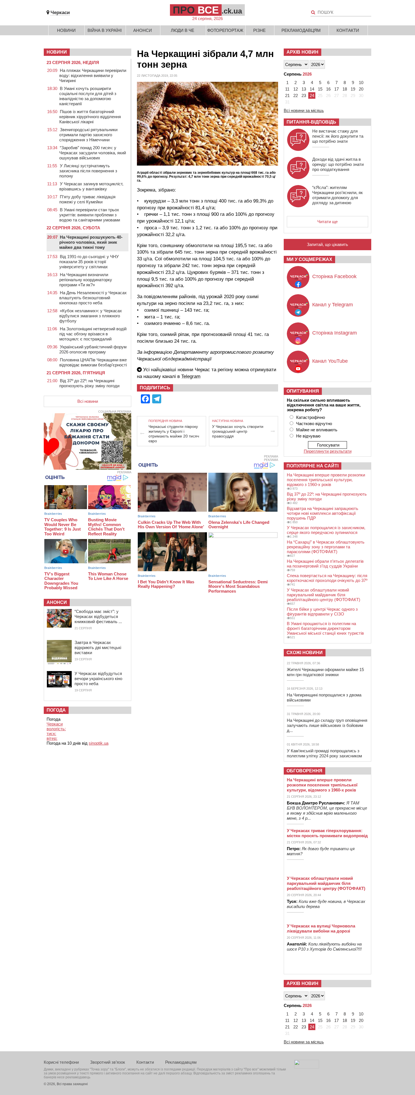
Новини (66, 30)
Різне (259, 30)
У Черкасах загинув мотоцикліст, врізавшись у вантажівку (91, 186)
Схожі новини (305, 652)
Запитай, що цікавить (327, 244)
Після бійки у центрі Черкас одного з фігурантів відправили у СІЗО (322, 611)
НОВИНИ (57, 52)
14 (312, 89)
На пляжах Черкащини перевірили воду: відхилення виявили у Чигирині (92, 75)
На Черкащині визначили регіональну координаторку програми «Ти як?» (85, 279)
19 (353, 89)
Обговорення (304, 770)
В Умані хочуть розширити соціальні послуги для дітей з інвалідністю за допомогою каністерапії (87, 96)
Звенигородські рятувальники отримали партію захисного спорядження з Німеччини (88, 134)
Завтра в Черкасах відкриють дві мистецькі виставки (98, 647)
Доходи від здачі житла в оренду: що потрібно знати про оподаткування (338, 164)
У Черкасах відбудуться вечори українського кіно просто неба (98, 678)
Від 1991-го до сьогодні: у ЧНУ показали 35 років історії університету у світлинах (89, 261)
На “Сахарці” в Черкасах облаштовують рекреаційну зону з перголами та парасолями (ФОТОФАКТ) (325, 547)
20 (361, 89)
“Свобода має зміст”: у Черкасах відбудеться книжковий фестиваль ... (98, 616)
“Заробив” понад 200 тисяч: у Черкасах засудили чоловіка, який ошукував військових (92, 152)
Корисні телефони (61, 1062)
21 (287, 95)
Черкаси (60, 12)
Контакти (348, 30)
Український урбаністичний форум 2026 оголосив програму (92, 349)
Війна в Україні (105, 30)
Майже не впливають (316, 429)
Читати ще (327, 221)
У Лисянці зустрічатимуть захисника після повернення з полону (88, 170)
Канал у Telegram (332, 304)
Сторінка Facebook (334, 276)
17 (336, 89)
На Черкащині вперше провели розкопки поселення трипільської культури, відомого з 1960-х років (326, 479)
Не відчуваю (308, 436)
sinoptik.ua (98, 743)
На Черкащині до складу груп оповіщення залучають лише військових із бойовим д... (327, 725)
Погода (56, 710)
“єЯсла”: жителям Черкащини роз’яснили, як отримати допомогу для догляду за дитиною (337, 195)
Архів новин (302, 52)
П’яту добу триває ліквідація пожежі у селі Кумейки (87, 199)
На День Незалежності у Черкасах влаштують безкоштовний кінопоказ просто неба (93, 297)
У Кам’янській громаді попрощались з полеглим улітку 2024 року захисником (324, 753)
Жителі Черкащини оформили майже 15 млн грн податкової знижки (325, 672)
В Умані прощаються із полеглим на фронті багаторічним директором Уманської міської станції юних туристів (325, 628)
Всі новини (87, 401)
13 (304, 89)
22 (295, 95)
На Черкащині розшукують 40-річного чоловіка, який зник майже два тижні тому (91, 242)
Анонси (142, 30)
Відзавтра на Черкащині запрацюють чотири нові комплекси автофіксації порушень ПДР (322, 513)
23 (304, 95)
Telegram (190, 376)
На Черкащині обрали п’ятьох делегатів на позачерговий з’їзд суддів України (325, 563)
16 (328, 89)
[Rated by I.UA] (306, 1067)
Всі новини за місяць (304, 110)
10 (361, 82)
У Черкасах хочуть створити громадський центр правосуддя (237, 431)
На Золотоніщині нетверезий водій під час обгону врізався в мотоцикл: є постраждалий (92, 333)
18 (344, 89)
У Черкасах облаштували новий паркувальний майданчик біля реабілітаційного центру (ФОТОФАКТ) (323, 595)
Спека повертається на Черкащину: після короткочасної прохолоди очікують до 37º (327, 578)
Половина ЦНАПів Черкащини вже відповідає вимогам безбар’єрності (93, 362)
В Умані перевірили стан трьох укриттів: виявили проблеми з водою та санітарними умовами (89, 214)
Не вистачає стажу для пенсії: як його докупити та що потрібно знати (337, 136)
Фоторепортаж (225, 30)
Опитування (303, 391)
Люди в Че (182, 30)
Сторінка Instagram (334, 333)
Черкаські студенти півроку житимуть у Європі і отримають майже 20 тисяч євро (173, 433)
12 (295, 89)
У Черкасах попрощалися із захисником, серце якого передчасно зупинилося (326, 530)
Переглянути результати (327, 451)
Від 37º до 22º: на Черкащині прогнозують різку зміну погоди (89, 383)
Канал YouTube (330, 361)
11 (287, 89)
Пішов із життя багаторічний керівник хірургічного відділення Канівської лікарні (90, 116)
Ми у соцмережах (309, 259)
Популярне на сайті (312, 465)
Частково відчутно (314, 423)
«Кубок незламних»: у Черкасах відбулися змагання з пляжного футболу (90, 315)
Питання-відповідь (311, 122)
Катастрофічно (310, 417)
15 (320, 89)
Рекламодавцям (301, 30)
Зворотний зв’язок (107, 1062)
